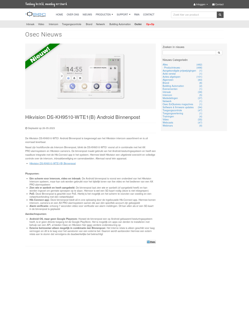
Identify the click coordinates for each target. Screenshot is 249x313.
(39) (200, 92)
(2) (200, 85)
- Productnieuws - (172, 67)
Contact (148, 14)
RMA (136, 14)
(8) (200, 82)
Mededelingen (170, 98)
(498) (199, 67)
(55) (200, 119)
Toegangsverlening (173, 113)
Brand (89, 24)
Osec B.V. (35, 14)
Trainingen (168, 116)
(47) (200, 110)
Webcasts (168, 122)
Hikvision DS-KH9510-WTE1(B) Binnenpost (52, 163)
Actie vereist (169, 73)
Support (123, 14)
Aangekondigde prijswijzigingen (179, 70)
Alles (165, 64)
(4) (200, 116)
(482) (199, 64)
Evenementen (170, 89)
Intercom (53, 24)
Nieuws (87, 14)
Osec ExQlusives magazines (178, 104)
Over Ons (73, 14)
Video (41, 24)
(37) (200, 98)
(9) (200, 125)
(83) (200, 79)
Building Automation (120, 24)
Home (59, 14)
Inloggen (200, 4)
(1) (200, 70)
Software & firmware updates (178, 107)
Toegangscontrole (71, 24)
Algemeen (168, 79)
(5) (200, 95)
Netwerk (100, 24)
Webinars (168, 125)
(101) (199, 76)
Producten (103, 14)
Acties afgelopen (171, 76)
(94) (200, 107)
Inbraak (30, 24)
